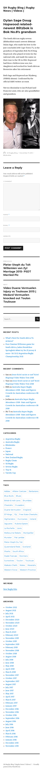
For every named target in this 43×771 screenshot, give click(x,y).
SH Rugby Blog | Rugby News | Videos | (19, 9)
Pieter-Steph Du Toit (13, 542)
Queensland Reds (12, 547)
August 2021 (11, 610)
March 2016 (11, 734)
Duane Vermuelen (12, 510)
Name (6, 215)
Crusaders (19, 505)
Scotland (27, 547)
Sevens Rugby (12, 467)
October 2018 (11, 653)
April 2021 (10, 616)
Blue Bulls (8, 496)
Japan (8, 451)
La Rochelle (9, 528)
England (27, 510)
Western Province (28, 570)
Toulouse (29, 561)
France (9, 448)
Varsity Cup (11, 473)
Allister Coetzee (19, 491)
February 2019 (12, 647)
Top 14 (8, 470)
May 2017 (9, 693)
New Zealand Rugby (14, 457)
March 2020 (11, 632)
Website (7, 236)
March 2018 (11, 672)
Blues (18, 496)
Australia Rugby (13, 442)
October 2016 (11, 715)
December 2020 (12, 620)
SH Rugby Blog (12, 153)
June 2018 (10, 663)
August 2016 (11, 721)
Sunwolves (9, 561)
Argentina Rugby (13, 439)
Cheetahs (8, 505)
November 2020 (12, 623)
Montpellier (28, 533)
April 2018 (10, 669)
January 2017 (11, 706)
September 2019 (12, 644)
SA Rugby (10, 463)
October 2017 (11, 678)
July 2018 (9, 660)
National (9, 454)
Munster (8, 538)
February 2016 (12, 737)
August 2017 (11, 684)
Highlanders (9, 519)
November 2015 (12, 746)
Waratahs (31, 565)
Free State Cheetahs (28, 514)
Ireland (33, 519)
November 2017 (12, 675)
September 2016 (12, 718)
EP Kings (8, 514)
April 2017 (10, 697)
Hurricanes (22, 519)
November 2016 (12, 712)
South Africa (18, 551)
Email (6, 225)
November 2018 (12, 650)
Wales (22, 565)
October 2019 (11, 641)
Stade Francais (10, 556)
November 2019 (12, 638)
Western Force (10, 570)
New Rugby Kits (10, 589)
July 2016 (9, 724)
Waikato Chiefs (10, 565)
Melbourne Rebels (12, 533)
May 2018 (10, 666)
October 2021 (11, 607)
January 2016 (11, 740)
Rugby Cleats (11, 460)
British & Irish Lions (12, 501)
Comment (7, 181)
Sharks (7, 551)
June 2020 (10, 629)
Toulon (19, 561)
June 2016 (10, 727)
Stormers (23, 556)
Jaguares (8, 524)
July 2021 (9, 613)
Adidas (7, 491)
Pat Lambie (19, 538)
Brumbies (27, 501)
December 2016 (12, 709)
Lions (19, 528)
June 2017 (10, 690)
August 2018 (11, 657)
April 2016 (10, 730)
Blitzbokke (7, 155)
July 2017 (9, 687)
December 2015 (12, 743)
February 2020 (12, 635)
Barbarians (33, 491)
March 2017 (11, 700)
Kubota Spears (21, 524)
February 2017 (12, 703)
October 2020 (11, 626)
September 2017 (12, 681)
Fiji (15, 514)
